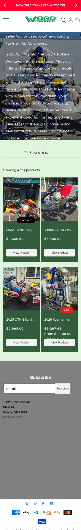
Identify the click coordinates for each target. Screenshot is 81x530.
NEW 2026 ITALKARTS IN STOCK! (40, 5)
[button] (40, 153)
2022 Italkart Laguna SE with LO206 (34, 229)
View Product (21, 252)
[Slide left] (5, 5)
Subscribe (62, 388)
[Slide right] (76, 5)
